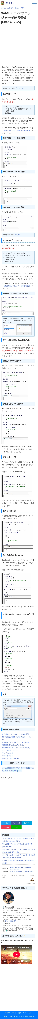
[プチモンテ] (9, 5)
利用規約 (7, 1013)
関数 (6, 771)
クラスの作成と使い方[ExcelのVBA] (21, 871)
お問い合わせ (15, 1013)
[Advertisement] (19, 45)
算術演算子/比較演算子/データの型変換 (15, 742)
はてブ (26, 823)
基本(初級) (16, 768)
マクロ (11, 771)
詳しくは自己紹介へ (11, 921)
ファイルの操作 (7, 753)
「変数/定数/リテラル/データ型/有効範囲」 (17, 130)
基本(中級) (24, 768)
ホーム (3, 8)
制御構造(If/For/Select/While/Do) (13, 745)
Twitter (6, 823)
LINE (16, 827)
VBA (15, 771)
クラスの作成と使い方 (10, 750)
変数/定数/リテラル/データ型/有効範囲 (15, 734)
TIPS (19, 771)
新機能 (10, 768)
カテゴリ (10, 8)
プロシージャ (20, 88)
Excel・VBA (19, 8)
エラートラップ (7, 756)
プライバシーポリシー (26, 1013)
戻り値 (17, 234)
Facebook (16, 823)
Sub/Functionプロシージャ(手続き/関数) (16, 747)
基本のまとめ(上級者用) (10, 758)
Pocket (6, 827)
